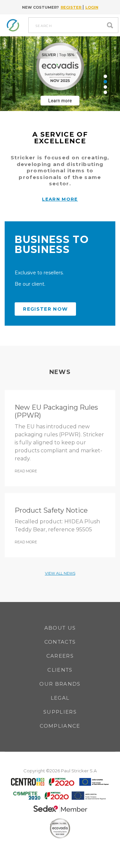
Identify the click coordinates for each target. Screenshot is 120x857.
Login (91, 7)
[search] (111, 25)
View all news (60, 573)
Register (71, 7)
